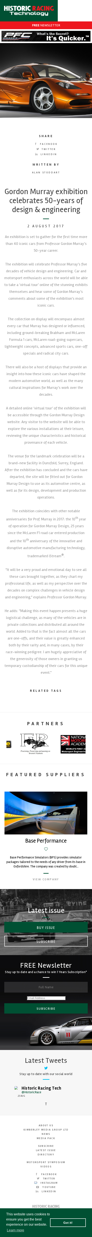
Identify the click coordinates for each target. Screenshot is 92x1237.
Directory (46, 1154)
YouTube (48, 1187)
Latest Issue (46, 1150)
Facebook (48, 144)
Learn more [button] (15, 1230)
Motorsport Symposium (46, 1162)
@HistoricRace (31, 1092)
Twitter (48, 149)
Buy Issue (46, 928)
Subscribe (45, 941)
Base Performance (46, 840)
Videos (46, 1166)
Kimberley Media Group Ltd (46, 1129)
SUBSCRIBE (46, 1008)
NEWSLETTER (46, 25)
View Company (46, 879)
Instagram (48, 1183)
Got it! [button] (68, 1222)
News (46, 1134)
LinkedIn (48, 154)
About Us (46, 1125)
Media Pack (46, 1138)
